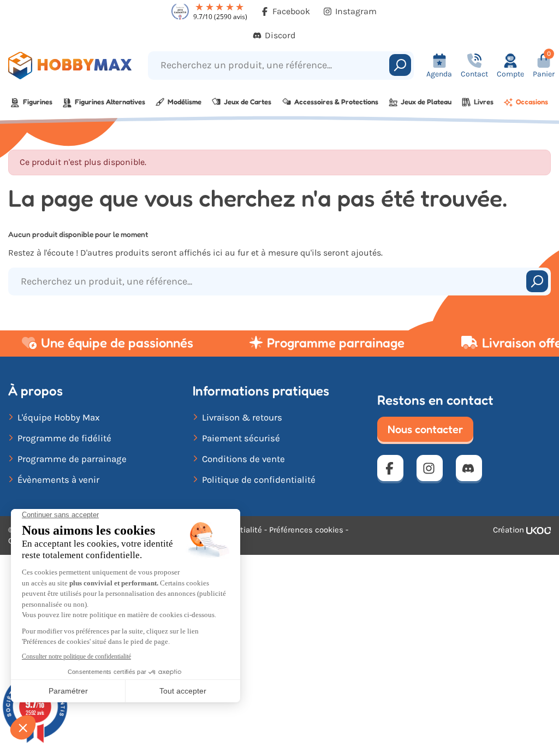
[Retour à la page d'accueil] (70, 65)
